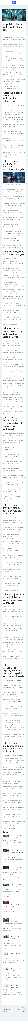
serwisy (14, 117)
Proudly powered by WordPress (9, 1017)
